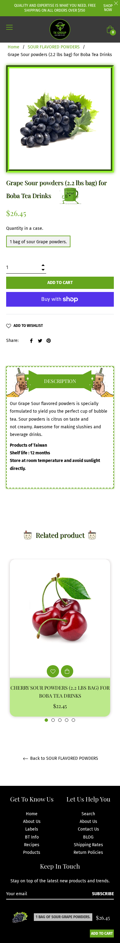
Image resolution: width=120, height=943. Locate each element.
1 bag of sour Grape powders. (38, 241)
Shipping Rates (88, 844)
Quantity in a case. (24, 228)
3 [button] (60, 720)
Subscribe (103, 893)
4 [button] (66, 720)
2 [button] (53, 720)
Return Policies (88, 852)
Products (31, 852)
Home (13, 47)
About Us (32, 821)
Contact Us (88, 829)
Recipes (31, 844)
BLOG (88, 837)
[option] (60, 640)
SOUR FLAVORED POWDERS (54, 47)
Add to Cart (102, 933)
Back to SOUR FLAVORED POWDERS (63, 758)
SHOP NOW (108, 8)
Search (88, 813)
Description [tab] (60, 381)
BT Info (32, 837)
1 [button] (46, 720)
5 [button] (73, 720)
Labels (31, 829)
